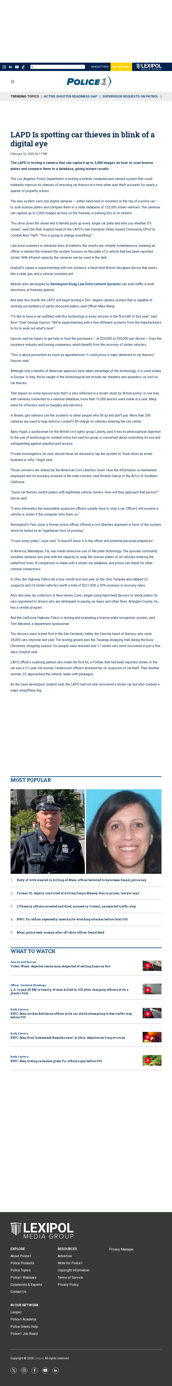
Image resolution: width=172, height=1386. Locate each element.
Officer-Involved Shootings (28, 985)
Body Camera (19, 1009)
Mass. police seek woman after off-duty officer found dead (60, 932)
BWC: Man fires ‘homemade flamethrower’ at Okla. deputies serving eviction (67, 1038)
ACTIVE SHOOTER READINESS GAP (70, 96)
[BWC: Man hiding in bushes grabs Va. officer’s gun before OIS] (152, 1060)
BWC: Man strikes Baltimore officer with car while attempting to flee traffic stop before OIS (71, 1015)
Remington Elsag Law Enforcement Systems (86, 284)
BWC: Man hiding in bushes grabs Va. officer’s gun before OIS (56, 1061)
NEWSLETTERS (99, 66)
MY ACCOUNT (121, 66)
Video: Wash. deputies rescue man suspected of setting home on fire (60, 966)
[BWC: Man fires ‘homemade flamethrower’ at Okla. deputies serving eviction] (152, 1037)
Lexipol (39, 1358)
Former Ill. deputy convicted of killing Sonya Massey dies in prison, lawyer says (78, 893)
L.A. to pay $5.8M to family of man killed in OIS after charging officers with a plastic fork (69, 991)
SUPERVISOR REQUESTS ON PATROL (130, 96)
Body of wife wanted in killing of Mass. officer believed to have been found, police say (81, 880)
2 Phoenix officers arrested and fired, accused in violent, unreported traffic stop (76, 906)
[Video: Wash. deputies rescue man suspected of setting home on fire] (152, 965)
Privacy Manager (121, 1249)
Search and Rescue (23, 962)
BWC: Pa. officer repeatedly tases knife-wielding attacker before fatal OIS (72, 919)
